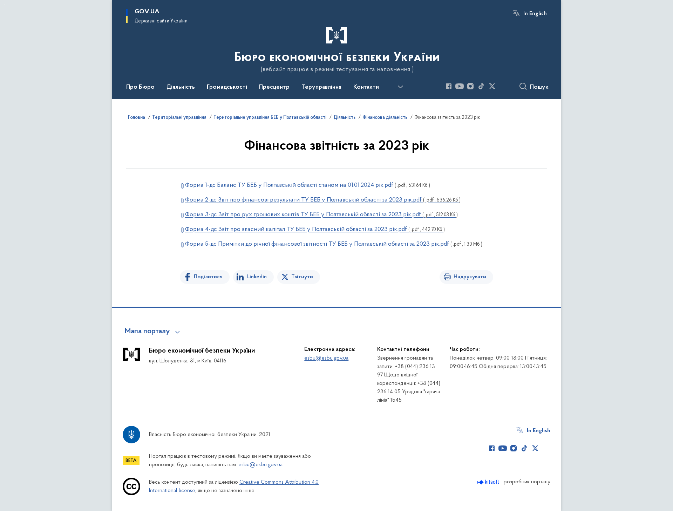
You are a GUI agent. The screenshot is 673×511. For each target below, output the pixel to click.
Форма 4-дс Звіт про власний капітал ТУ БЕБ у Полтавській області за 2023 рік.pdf (315, 229)
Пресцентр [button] (274, 87)
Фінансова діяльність (384, 117)
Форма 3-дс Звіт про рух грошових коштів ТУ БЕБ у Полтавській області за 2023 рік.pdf (321, 215)
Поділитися (208, 277)
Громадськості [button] (227, 87)
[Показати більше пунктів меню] (400, 87)
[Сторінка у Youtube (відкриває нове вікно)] (459, 86)
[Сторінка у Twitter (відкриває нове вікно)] (492, 86)
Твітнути (302, 277)
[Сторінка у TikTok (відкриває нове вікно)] (481, 86)
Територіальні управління (179, 117)
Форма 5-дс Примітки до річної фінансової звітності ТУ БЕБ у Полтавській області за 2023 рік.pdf (333, 244)
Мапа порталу (147, 331)
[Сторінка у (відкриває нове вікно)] (503, 86)
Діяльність (344, 117)
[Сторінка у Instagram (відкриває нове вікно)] (470, 86)
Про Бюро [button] (140, 87)
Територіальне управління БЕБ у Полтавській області (269, 117)
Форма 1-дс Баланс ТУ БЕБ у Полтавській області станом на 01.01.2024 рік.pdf (307, 185)
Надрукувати (470, 277)
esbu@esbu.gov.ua (326, 358)
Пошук (539, 87)
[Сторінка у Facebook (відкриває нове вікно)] (448, 86)
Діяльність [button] (180, 87)
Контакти (366, 87)
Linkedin (257, 277)
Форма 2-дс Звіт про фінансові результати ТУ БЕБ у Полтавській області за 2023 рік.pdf (323, 200)
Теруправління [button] (321, 87)
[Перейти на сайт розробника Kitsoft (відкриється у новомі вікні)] (488, 482)
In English (535, 13)
